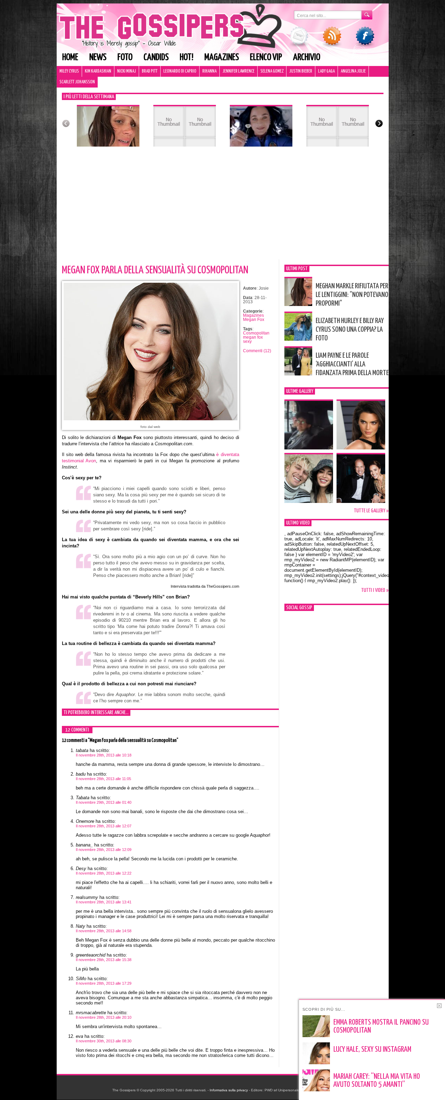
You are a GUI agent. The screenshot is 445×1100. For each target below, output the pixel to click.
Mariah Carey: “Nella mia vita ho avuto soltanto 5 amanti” (376, 1081)
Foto (125, 57)
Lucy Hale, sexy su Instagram (372, 1049)
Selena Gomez (271, 71)
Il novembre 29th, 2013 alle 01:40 (103, 802)
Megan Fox (253, 319)
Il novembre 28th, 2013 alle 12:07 (103, 826)
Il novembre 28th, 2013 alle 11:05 (103, 779)
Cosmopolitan (256, 333)
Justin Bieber (300, 71)
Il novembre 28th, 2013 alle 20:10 (103, 1017)
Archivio (306, 57)
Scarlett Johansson (77, 82)
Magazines (221, 57)
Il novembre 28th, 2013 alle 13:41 (103, 902)
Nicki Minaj (126, 71)
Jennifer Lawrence (238, 71)
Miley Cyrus (69, 71)
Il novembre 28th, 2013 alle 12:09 (103, 849)
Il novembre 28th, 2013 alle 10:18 (103, 755)
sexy (247, 341)
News (97, 57)
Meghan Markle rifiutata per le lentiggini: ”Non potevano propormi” (352, 295)
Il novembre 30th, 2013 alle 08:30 (103, 1041)
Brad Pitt (149, 71)
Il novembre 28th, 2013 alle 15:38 (103, 960)
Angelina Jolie (353, 71)
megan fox (253, 337)
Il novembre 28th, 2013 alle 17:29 (103, 983)
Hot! (186, 57)
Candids (156, 57)
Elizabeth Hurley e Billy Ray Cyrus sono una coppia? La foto (350, 329)
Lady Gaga (326, 71)
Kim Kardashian (98, 71)
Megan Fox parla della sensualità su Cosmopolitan (155, 270)
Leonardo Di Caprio (179, 71)
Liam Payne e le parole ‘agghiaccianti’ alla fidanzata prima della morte (352, 364)
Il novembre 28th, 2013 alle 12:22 (103, 873)
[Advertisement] (223, 207)
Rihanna (209, 71)
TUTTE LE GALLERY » (371, 510)
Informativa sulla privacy (229, 1090)
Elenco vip (266, 57)
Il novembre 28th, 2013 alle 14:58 (103, 931)
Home (70, 57)
